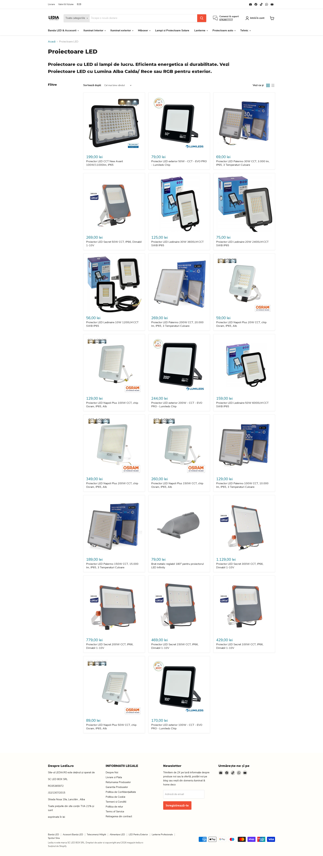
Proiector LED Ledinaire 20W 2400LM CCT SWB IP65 (242, 243)
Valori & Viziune (66, 4)
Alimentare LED (117, 834)
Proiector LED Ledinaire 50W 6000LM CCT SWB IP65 (242, 404)
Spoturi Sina (54, 838)
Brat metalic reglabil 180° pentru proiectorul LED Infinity (177, 565)
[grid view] (268, 85)
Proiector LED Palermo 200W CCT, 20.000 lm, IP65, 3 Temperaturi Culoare (177, 324)
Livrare (51, 4)
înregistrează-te (177, 805)
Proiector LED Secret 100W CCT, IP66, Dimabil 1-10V (239, 646)
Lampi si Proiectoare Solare (172, 30)
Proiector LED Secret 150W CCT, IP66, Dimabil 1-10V (175, 646)
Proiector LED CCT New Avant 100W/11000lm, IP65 (104, 163)
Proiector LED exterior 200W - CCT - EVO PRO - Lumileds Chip (176, 404)
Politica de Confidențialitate (121, 792)
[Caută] (201, 18)
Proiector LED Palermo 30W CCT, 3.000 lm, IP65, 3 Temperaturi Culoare (243, 163)
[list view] (272, 85)
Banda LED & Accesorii (62, 30)
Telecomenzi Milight (96, 834)
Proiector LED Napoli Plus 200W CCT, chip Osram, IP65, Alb (112, 485)
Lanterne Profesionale (162, 834)
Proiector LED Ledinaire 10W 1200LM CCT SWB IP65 (112, 324)
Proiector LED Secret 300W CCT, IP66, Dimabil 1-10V (239, 565)
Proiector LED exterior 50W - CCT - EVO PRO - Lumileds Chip (179, 163)
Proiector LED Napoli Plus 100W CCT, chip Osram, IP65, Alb (112, 404)
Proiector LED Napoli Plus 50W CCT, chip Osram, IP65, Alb (111, 726)
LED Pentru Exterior (138, 834)
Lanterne (200, 30)
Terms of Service (115, 811)
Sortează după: (92, 85)
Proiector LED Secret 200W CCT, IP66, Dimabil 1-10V (109, 646)
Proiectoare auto (223, 30)
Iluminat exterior (121, 30)
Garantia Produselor (117, 787)
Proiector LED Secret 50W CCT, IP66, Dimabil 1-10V (114, 243)
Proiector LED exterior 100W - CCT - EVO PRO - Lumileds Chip (176, 726)
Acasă (51, 41)
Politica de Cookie (115, 797)
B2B (79, 4)
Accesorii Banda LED (73, 834)
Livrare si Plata (114, 777)
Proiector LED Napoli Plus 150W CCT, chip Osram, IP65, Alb (177, 485)
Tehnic (244, 30)
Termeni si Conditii (116, 801)
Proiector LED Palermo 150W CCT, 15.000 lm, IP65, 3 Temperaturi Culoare (112, 565)
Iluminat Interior (93, 30)
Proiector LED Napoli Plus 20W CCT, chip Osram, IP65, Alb (241, 324)
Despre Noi (112, 772)
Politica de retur (114, 806)
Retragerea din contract (119, 816)
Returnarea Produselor (118, 782)
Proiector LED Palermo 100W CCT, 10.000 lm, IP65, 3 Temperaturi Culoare (242, 485)
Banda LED (53, 834)
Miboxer (143, 30)
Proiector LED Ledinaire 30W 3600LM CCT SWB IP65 (177, 243)
